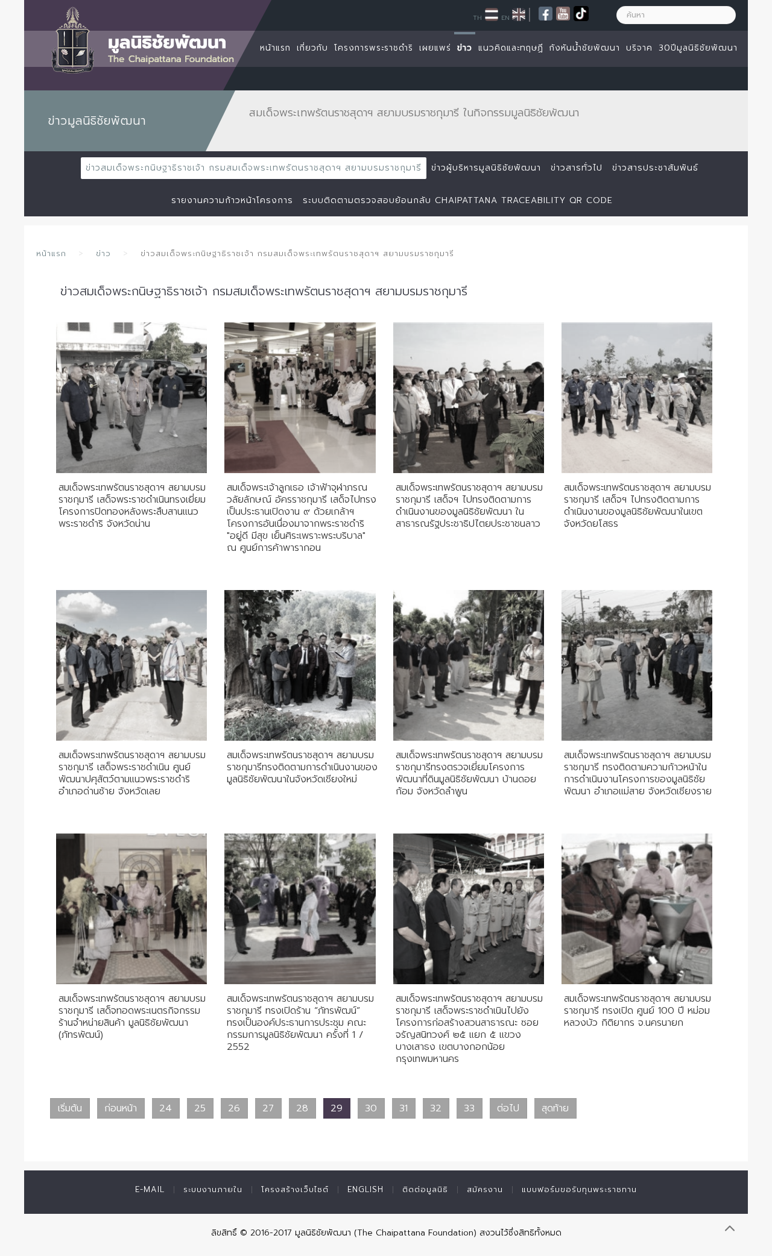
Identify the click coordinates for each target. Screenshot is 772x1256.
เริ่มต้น (70, 1108)
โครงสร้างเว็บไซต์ (295, 1189)
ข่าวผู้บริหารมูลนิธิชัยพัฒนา (486, 168)
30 (371, 1108)
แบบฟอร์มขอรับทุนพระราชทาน (579, 1189)
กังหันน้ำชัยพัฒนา (584, 48)
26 (234, 1108)
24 (165, 1108)
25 (200, 1108)
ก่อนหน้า (120, 1108)
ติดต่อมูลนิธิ (425, 1189)
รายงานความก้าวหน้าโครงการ (232, 200)
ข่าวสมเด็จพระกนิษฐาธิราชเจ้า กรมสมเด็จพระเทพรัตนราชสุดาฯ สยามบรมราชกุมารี (254, 168)
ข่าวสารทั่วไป (577, 168)
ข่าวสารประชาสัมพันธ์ (655, 168)
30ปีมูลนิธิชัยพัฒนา (698, 48)
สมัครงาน (485, 1189)
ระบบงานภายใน (212, 1189)
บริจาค (639, 48)
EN (505, 17)
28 (302, 1108)
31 (403, 1108)
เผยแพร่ (435, 48)
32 (435, 1108)
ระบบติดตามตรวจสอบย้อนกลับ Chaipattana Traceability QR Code (458, 200)
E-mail (150, 1189)
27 (268, 1108)
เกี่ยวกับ (312, 48)
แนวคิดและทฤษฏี (510, 48)
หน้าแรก (275, 48)
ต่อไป (508, 1108)
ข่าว (464, 48)
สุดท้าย (555, 1108)
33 (469, 1108)
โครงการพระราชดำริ (373, 48)
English (365, 1189)
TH (477, 17)
